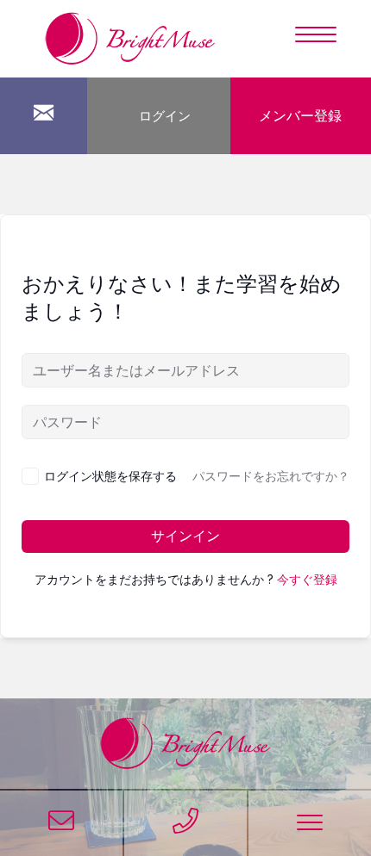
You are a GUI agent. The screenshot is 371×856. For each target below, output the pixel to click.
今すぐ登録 (307, 579)
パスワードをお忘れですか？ (270, 476)
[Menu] (315, 35)
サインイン (185, 536)
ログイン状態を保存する (110, 475)
